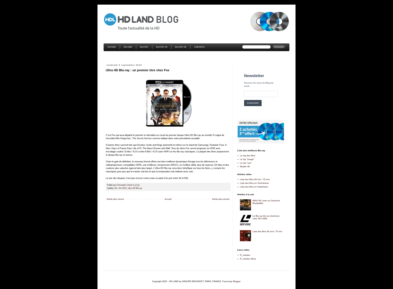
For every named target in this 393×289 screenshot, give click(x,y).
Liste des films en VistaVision (254, 187)
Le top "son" (246, 163)
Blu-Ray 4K (180, 47)
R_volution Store (248, 259)
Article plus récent (115, 199)
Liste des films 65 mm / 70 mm (255, 179)
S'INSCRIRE (253, 103)
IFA (115, 188)
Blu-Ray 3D (161, 47)
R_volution (245, 255)
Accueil (112, 47)
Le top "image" (247, 159)
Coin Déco (199, 47)
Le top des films (247, 155)
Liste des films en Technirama (254, 183)
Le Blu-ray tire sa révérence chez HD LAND (266, 217)
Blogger (236, 281)
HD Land (128, 47)
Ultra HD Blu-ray (135, 188)
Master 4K (245, 166)
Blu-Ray (144, 47)
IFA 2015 (122, 188)
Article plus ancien (221, 199)
